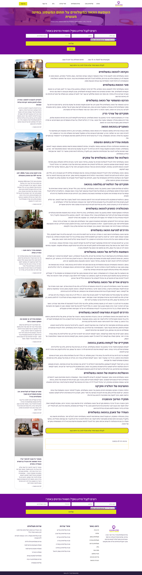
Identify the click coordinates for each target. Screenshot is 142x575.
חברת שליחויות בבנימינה (63, 548)
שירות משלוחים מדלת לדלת (33, 541)
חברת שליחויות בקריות (63, 537)
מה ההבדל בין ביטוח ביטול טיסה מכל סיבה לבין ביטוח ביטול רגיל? (29, 531)
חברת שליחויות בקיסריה (63, 544)
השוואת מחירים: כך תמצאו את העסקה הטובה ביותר (30, 320)
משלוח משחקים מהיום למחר (32, 545)
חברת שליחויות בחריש (63, 530)
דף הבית (89, 22)
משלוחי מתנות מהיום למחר (33, 549)
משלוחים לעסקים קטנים (34, 556)
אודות (98, 4)
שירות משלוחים (75, 4)
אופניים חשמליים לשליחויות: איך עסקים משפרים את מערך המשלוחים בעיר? (29, 394)
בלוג (53, 4)
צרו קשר (44, 4)
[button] (47, 441)
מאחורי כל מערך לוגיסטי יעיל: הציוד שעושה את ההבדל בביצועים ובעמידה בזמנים (29, 461)
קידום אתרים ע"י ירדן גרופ (71, 573)
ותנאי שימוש (94, 39)
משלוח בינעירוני (36, 552)
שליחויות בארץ (89, 4)
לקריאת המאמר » (36, 127)
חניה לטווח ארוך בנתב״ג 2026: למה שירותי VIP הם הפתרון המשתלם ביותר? (29, 175)
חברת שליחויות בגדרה (63, 541)
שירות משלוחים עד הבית (34, 559)
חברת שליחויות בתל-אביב (62, 533)
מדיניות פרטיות (101, 39)
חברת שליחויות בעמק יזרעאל (61, 551)
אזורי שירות (62, 4)
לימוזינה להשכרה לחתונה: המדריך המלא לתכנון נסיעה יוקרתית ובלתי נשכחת (29, 102)
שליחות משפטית (36, 563)
